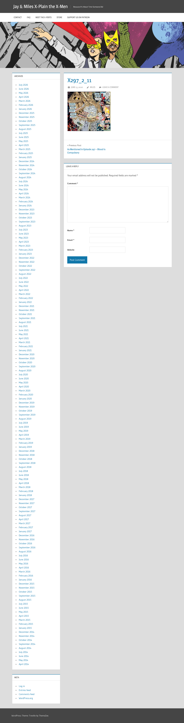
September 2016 (27, 547)
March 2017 (24, 523)
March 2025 (24, 149)
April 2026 (24, 96)
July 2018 (23, 471)
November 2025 (26, 117)
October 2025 (25, 121)
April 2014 (24, 664)
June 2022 (24, 281)
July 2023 (23, 229)
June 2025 (24, 137)
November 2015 (26, 587)
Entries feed (25, 690)
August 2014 (25, 648)
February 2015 (26, 623)
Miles (92, 87)
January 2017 (25, 531)
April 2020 (24, 386)
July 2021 (23, 326)
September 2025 (27, 125)
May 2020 (23, 382)
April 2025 (24, 145)
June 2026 (24, 88)
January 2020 (25, 398)
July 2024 (23, 181)
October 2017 (25, 507)
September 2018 (27, 463)
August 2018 (25, 467)
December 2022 (26, 257)
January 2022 (25, 302)
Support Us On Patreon (78, 17)
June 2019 (24, 426)
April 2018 (24, 483)
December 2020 (26, 354)
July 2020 (23, 374)
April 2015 (24, 615)
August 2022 (25, 273)
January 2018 (25, 495)
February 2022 (26, 298)
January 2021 (25, 350)
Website (70, 249)
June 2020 (24, 378)
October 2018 (25, 458)
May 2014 (23, 660)
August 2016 (25, 551)
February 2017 (26, 527)
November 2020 (26, 358)
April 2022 (24, 290)
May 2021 (23, 334)
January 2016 (25, 579)
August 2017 (25, 515)
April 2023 (24, 241)
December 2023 (26, 209)
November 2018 (26, 454)
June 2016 (24, 559)
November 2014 (26, 635)
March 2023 (24, 245)
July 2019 (23, 422)
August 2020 (25, 370)
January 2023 (25, 253)
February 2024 (26, 201)
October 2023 (25, 217)
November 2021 (26, 310)
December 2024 (26, 161)
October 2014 (25, 640)
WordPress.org (26, 698)
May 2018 (23, 479)
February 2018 (26, 491)
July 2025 (23, 133)
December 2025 (26, 112)
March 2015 (24, 619)
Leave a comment (110, 87)
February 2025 (26, 153)
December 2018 (26, 450)
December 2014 (26, 631)
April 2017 (24, 519)
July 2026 (23, 84)
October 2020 (25, 362)
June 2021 (24, 330)
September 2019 (27, 414)
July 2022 (23, 277)
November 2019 (26, 406)
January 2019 (25, 446)
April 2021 (24, 338)
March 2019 (24, 438)
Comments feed (26, 694)
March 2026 (24, 100)
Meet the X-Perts (43, 17)
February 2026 (26, 104)
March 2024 (24, 197)
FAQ (28, 17)
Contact (18, 17)
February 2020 (26, 394)
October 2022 (25, 265)
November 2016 (26, 539)
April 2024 (24, 193)
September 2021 (27, 318)
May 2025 (23, 141)
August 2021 (25, 322)
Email (70, 240)
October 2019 (25, 410)
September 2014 (27, 644)
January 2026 (25, 108)
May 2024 (23, 189)
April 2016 (24, 567)
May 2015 (23, 611)
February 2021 (26, 346)
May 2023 (23, 237)
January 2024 (25, 205)
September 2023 (27, 221)
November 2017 (26, 503)
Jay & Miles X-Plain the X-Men (40, 6)
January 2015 (25, 627)
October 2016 (25, 543)
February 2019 (26, 442)
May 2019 (23, 430)
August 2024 (25, 177)
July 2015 (23, 603)
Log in (22, 686)
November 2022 (26, 261)
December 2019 (26, 402)
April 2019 (24, 434)
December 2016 (26, 535)
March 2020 (24, 390)
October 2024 (25, 169)
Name (70, 230)
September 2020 (27, 366)
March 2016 (24, 571)
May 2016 (23, 563)
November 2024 (26, 165)
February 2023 (26, 249)
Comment (72, 183)
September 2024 (27, 173)
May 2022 (23, 285)
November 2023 (26, 213)
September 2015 (27, 595)
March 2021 (24, 342)
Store (59, 17)
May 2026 (23, 92)
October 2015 (25, 591)
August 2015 (25, 599)
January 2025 (25, 157)
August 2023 (25, 225)
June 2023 (24, 233)
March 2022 (24, 294)
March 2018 (24, 487)
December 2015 (26, 583)
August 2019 (25, 418)
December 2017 (26, 499)
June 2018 (24, 475)
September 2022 (27, 269)
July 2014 (23, 652)
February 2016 (26, 575)
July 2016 (23, 555)
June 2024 (24, 185)
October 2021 (25, 314)
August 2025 (25, 129)
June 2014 (24, 656)
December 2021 (26, 306)
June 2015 (24, 607)
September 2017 (27, 511)
